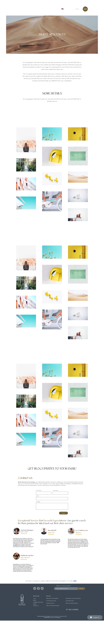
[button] (85, 9)
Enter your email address (63, 585)
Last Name (55, 490)
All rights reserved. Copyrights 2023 (52, 617)
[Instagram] (34, 588)
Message (38, 501)
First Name (38, 490)
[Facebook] (38, 588)
